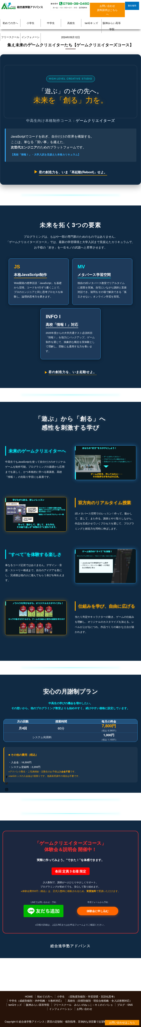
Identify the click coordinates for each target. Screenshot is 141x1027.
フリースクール (10, 37)
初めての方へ (10, 23)
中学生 (51, 23)
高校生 (71, 23)
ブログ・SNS (125, 1004)
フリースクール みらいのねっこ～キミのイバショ (83, 1004)
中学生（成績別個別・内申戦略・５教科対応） (36, 1000)
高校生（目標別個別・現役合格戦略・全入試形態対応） (100, 1000)
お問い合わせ (84, 1009)
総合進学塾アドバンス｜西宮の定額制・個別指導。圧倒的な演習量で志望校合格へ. (67, 1021)
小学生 (30, 23)
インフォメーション (30, 40)
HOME (29, 996)
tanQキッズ (91, 23)
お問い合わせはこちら (122, 1022)
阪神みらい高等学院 (112, 26)
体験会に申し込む (98, 911)
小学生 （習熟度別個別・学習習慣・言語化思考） (86, 996)
